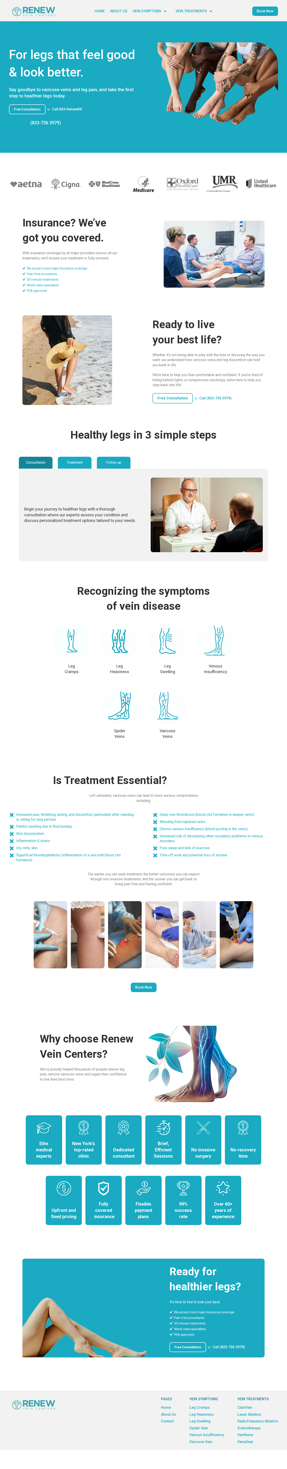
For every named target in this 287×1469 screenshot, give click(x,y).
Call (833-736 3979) (215, 398)
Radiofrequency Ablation (257, 1421)
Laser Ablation (249, 1414)
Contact (167, 1421)
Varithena (245, 1435)
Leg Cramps (199, 1407)
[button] (151, 11)
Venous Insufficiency (206, 1435)
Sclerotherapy (249, 1428)
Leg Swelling (200, 1421)
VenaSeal (245, 1442)
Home (166, 1407)
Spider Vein (198, 1428)
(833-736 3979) (45, 122)
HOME (100, 11)
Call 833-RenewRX (67, 109)
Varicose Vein (200, 1442)
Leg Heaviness (201, 1414)
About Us (168, 1414)
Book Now (143, 987)
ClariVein (244, 1407)
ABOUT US (118, 11)
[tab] (35, 462)
